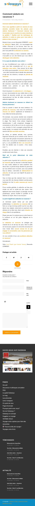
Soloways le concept (9, 414)
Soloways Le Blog (13, 501)
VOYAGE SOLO (8, 419)
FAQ (4, 390)
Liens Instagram (8, 401)
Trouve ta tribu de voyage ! (12, 427)
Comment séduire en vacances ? (13, 15)
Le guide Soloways (9, 393)
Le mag (5, 395)
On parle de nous (8, 403)
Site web (27, 294)
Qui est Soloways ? (9, 411)
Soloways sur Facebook (12, 362)
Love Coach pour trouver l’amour (16, 244)
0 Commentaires (6, 19)
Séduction (20, 19)
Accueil (5, 385)
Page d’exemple (8, 406)
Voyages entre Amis (9, 429)
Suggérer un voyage (9, 416)
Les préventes (7, 398)
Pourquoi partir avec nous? (11, 408)
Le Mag (16, 19)
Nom (27, 280)
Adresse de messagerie (29, 287)
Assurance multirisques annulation (13, 388)
